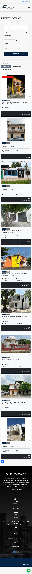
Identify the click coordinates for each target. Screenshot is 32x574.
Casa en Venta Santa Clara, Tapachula (12, 188)
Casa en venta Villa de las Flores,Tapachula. (14, 273)
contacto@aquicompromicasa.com (16, 538)
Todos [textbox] (18, 32)
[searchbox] (5, 40)
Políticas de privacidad (16, 489)
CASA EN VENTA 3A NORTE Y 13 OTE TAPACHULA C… (14, 402)
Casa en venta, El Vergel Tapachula (12, 359)
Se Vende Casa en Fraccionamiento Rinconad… (14, 102)
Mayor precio (7, 69)
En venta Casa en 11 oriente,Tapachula (12, 230)
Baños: (17, 40)
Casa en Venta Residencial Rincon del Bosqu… (14, 445)
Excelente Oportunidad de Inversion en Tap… (14, 145)
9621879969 (16, 508)
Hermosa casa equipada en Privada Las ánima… (15, 316)
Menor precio (17, 66)
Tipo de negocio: (7, 35)
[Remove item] (6, 37)
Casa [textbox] (6, 32)
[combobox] (10, 32)
